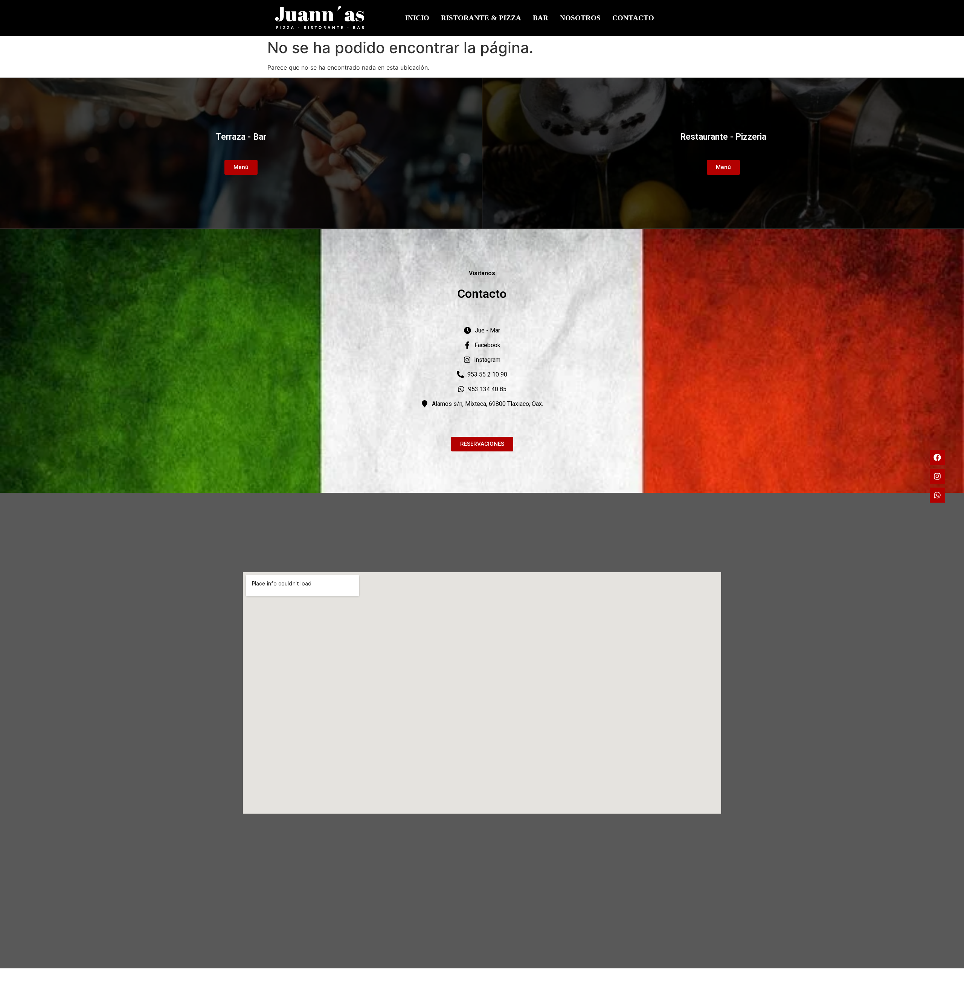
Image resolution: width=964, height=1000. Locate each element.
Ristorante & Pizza (481, 18)
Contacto (633, 18)
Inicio (417, 18)
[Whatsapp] (937, 495)
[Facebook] (937, 457)
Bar (540, 18)
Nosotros (580, 18)
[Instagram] (937, 476)
